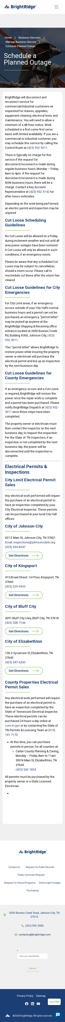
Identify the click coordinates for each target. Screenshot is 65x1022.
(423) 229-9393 (15, 586)
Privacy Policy (25, 995)
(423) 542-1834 (26, 769)
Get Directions (18, 555)
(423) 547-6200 (15, 662)
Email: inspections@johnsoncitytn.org (30, 542)
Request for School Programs (20, 882)
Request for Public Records (40, 867)
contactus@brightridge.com (34, 934)
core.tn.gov (12, 725)
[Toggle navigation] (56, 7)
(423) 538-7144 (15, 622)
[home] (20, 5)
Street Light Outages (50, 882)
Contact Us (14, 867)
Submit (32, 968)
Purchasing (32, 890)
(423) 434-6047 (15, 547)
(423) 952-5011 (37, 147)
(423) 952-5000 (34, 925)
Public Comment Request (31, 875)
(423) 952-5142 (39, 191)
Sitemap (41, 995)
